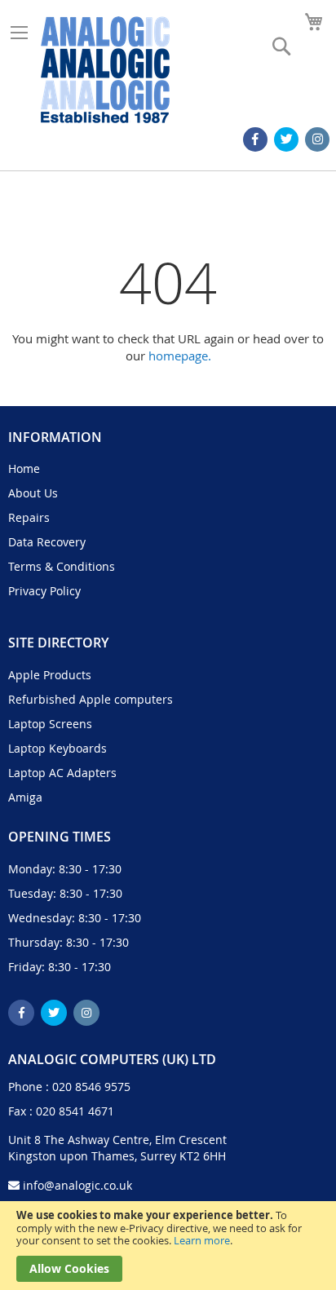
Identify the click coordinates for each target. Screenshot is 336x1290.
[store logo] (105, 69)
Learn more (202, 1240)
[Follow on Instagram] (317, 139)
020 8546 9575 (91, 1086)
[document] (168, 1245)
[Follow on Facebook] (255, 139)
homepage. (179, 355)
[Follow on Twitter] (286, 139)
